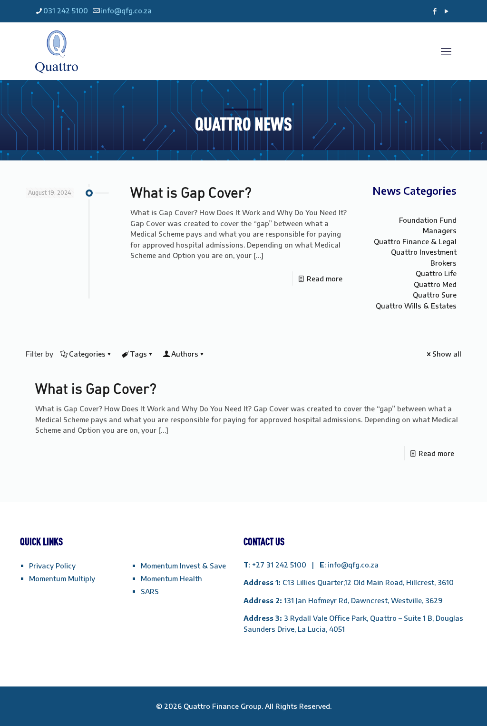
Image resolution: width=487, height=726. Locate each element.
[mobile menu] (446, 51)
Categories (87, 353)
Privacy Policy (52, 565)
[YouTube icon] (446, 11)
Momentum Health (171, 578)
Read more (324, 278)
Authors (184, 353)
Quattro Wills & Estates (416, 305)
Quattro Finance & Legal (415, 241)
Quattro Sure (435, 294)
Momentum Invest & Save (183, 565)
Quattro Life (436, 273)
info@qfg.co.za (126, 10)
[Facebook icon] (434, 11)
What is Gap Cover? (191, 191)
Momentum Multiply (62, 578)
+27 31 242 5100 (280, 564)
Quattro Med (435, 284)
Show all (446, 353)
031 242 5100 (65, 10)
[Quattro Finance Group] (56, 51)
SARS (150, 591)
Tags (138, 353)
